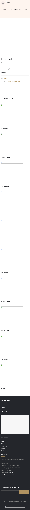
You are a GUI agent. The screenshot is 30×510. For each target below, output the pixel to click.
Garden (3, 441)
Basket (3, 244)
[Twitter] (15, 84)
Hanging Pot (5, 330)
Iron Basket (4, 128)
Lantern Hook (5, 359)
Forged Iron (4, 446)
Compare (3, 72)
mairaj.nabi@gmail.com (9, 472)
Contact (3, 407)
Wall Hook (4, 272)
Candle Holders (18, 9)
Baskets (3, 448)
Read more (9, 125)
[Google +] (20, 84)
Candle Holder (28, 59)
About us (3, 405)
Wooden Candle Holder (25, 59)
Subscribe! (24, 492)
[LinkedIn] (22, 84)
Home (4, 9)
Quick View (18, 125)
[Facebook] (13, 84)
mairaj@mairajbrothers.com (7, 474)
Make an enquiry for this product (8, 69)
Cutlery (2, 443)
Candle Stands (4, 450)
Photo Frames (5, 186)
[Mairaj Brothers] (10, 3)
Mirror (3, 388)
